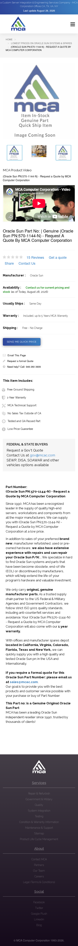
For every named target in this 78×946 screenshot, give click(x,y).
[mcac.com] (18, 24)
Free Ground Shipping (20, 389)
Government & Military (39, 799)
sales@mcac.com (24, 682)
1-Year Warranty (16, 397)
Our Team (39, 870)
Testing (39, 816)
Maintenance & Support (39, 827)
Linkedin (39, 919)
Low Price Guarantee (20, 428)
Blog (39, 925)
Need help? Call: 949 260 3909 (24, 366)
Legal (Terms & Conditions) (39, 882)
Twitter (39, 907)
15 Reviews (35, 257)
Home (9, 39)
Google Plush (39, 913)
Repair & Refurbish (39, 793)
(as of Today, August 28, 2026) (29, 291)
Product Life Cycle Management (39, 839)
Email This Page (17, 355)
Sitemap (39, 833)
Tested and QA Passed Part (24, 421)
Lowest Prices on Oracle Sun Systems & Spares (41, 43)
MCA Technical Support (22, 405)
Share (9, 263)
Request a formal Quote (20, 361)
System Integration (39, 810)
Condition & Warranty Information (39, 822)
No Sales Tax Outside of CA (24, 413)
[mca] (39, 766)
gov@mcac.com (42, 455)
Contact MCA (39, 859)
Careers (39, 876)
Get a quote (58, 257)
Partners (39, 865)
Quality (39, 804)
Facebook (39, 902)
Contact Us (27, 263)
